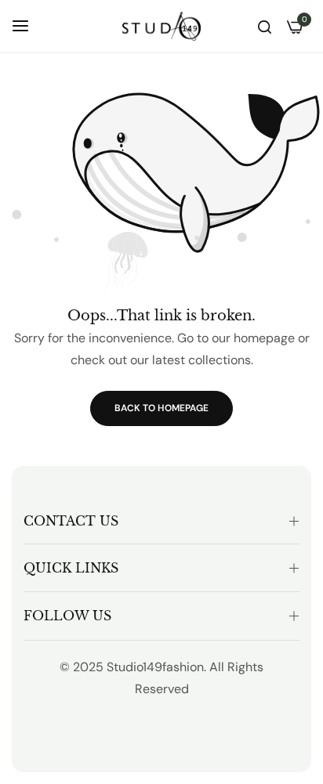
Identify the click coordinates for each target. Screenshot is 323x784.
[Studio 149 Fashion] (161, 26)
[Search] (264, 26)
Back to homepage (161, 408)
